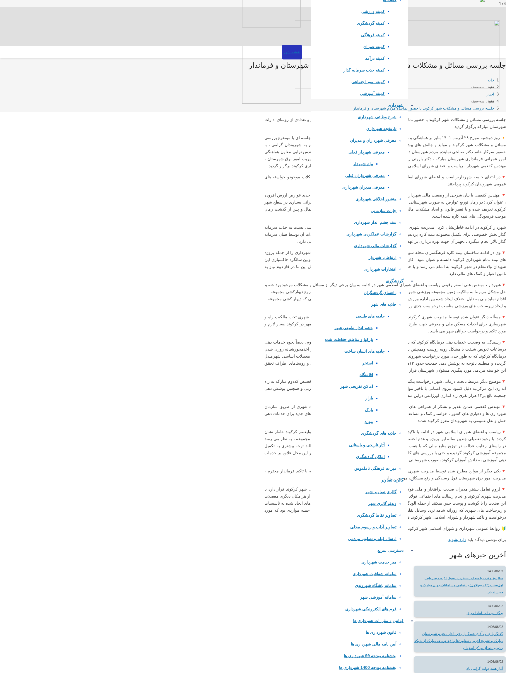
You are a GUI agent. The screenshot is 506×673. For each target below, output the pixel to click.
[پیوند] (271, 26)
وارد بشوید (457, 539)
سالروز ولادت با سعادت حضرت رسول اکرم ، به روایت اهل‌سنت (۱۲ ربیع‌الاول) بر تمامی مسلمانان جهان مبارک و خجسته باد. (461, 585)
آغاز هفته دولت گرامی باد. (484, 669)
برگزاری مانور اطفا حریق (484, 613)
